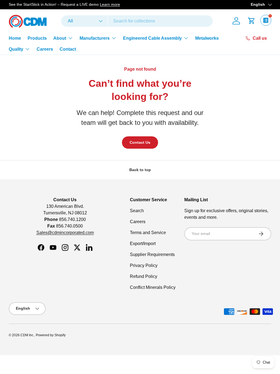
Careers (45, 49)
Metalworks (207, 38)
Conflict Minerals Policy (153, 287)
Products (37, 38)
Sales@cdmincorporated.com (65, 232)
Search (137, 210)
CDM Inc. (27, 335)
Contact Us (140, 142)
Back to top (140, 170)
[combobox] (137, 21)
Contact (68, 49)
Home (15, 38)
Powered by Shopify (51, 335)
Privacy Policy (144, 265)
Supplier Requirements (152, 254)
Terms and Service (148, 232)
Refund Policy (143, 276)
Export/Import (143, 243)
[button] (252, 21)
